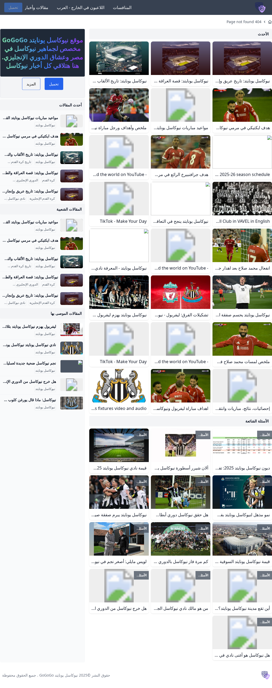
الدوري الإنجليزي (27, 180)
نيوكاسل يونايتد (45, 125)
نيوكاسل (6, 180)
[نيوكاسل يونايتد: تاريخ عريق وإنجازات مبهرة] (71, 194)
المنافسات (122, 7)
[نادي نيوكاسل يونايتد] (71, 348)
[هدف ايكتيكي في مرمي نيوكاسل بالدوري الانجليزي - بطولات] (71, 139)
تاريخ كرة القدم (21, 162)
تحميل (13, 7)
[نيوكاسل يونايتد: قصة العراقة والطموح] (71, 176)
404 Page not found (244, 21)
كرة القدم (48, 180)
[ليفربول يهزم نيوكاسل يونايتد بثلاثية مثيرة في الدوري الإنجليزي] (71, 329)
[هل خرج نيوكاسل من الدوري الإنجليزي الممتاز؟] (71, 384)
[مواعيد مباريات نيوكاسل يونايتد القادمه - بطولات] (71, 121)
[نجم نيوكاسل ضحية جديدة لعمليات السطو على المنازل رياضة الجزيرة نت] (71, 366)
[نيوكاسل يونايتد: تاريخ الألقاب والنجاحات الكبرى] (71, 157)
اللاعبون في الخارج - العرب (80, 7)
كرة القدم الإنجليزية (42, 198)
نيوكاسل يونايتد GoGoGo (58, 675)
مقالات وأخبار (36, 7)
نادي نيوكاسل (16, 198)
